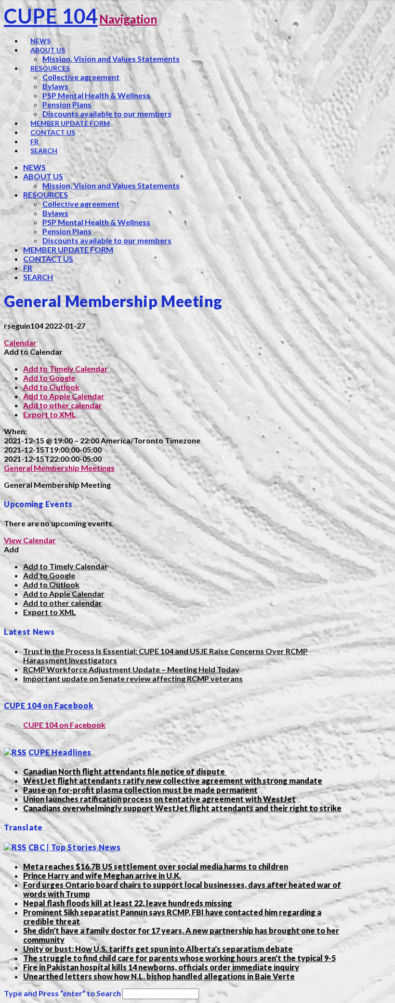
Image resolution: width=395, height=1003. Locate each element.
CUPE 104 (51, 16)
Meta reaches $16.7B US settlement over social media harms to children (155, 866)
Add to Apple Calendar (64, 396)
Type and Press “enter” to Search (62, 993)
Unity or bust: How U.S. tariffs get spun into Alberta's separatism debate (158, 948)
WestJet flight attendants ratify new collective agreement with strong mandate (172, 780)
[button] (33, 351)
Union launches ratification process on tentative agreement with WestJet (159, 798)
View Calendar (30, 540)
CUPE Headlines (60, 752)
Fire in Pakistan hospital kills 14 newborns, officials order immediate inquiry (161, 967)
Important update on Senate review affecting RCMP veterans (133, 678)
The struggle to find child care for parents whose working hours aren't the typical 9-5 (179, 958)
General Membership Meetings (59, 467)
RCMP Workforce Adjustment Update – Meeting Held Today (131, 669)
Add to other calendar (62, 405)
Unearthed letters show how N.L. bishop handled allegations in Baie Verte (159, 976)
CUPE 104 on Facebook (48, 705)
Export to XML (49, 414)
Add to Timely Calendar (65, 368)
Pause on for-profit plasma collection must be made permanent (140, 789)
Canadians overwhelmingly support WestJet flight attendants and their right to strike (182, 808)
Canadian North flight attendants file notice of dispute (124, 771)
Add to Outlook (51, 386)
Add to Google (49, 377)
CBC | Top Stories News (74, 847)
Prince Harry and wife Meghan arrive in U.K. (102, 875)
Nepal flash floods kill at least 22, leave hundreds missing (127, 903)
